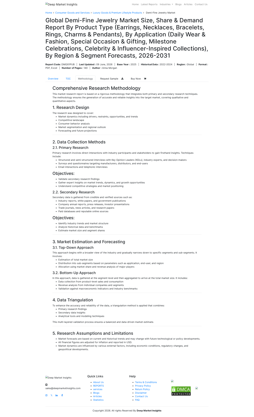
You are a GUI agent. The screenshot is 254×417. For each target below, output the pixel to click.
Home (135, 4)
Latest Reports (149, 4)
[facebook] (62, 395)
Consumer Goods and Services (72, 12)
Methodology (85, 78)
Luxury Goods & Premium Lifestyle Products (117, 12)
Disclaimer (141, 392)
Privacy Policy (143, 385)
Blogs (178, 4)
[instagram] (46, 395)
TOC (68, 78)
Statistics (98, 399)
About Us (98, 382)
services (97, 389)
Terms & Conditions (146, 382)
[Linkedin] (57, 395)
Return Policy (142, 389)
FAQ (137, 399)
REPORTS (98, 385)
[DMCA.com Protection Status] (181, 390)
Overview (53, 78)
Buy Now (136, 78)
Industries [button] (165, 4)
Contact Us (201, 4)
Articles (188, 4)
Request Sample (109, 78)
